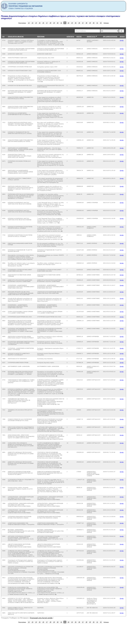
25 (39, 23)
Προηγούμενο (22, 23)
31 (61, 23)
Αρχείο (122, 40)
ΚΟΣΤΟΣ (79, 36)
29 (54, 23)
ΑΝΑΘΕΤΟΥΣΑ (91, 36)
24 (36, 23)
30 (57, 23)
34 (72, 23)
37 (83, 23)
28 (50, 23)
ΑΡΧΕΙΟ (122, 36)
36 (79, 23)
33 (68, 23)
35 (75, 23)
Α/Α (3, 36)
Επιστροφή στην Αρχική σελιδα (41, 618)
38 (86, 23)
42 (101, 23)
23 (32, 23)
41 (97, 23)
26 (43, 23)
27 (47, 23)
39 (90, 23)
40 (93, 23)
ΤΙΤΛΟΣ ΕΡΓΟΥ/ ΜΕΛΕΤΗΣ (16, 36)
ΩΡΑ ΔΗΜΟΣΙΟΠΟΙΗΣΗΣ (110, 36)
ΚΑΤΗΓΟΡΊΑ (70, 36)
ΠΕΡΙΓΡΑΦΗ (40, 36)
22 (29, 23)
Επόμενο (106, 23)
